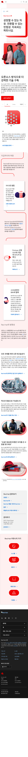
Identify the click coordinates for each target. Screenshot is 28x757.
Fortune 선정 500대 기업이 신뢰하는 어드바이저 (16, 642)
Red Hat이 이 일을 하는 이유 (9, 415)
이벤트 (13, 600)
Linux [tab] (13, 104)
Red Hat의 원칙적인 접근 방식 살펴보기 (12, 373)
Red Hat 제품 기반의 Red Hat (12, 504)
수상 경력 (15, 645)
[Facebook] (9, 618)
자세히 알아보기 (15, 314)
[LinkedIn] (2, 618)
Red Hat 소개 (3, 677)
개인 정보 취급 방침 (4, 691)
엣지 (11, 360)
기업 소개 (3, 651)
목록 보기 (15, 269)
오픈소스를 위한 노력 (19, 653)
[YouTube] (5, 618)
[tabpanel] (14, 127)
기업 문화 (3, 653)
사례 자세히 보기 (10, 204)
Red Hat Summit (4, 684)
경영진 (5, 497)
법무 (5, 507)
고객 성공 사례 (4, 656)
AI (23, 334)
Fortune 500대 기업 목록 (16, 479)
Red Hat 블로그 (18, 680)
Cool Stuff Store (18, 682)
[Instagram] (16, 618)
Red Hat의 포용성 (4, 682)
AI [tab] (7, 104)
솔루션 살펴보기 (7, 98)
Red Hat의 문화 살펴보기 (8, 457)
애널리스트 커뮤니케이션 (10, 510)
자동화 (13, 229)
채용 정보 (13, 586)
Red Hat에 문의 (4, 680)
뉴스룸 (13, 553)
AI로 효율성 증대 (6, 145)
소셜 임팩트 (17, 656)
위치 (15, 679)
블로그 (13, 567)
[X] (12, 618)
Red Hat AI (17, 136)
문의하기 (6, 527)
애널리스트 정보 (4, 659)
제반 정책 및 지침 (4, 693)
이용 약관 (16, 691)
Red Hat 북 (7, 501)
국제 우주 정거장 (20, 359)
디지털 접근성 (17, 693)
